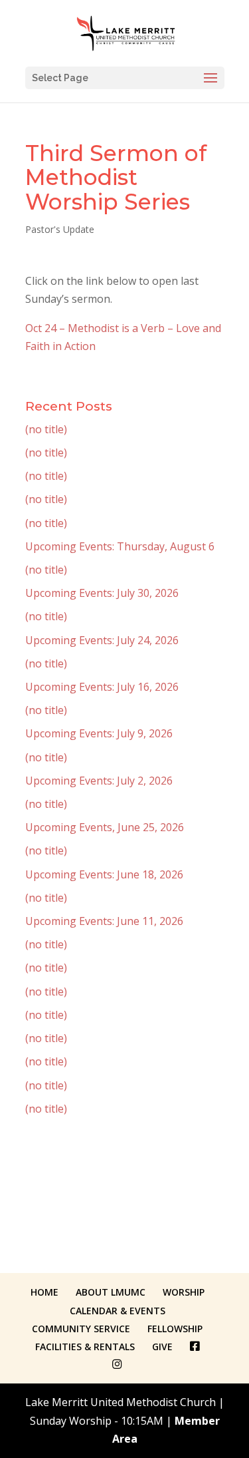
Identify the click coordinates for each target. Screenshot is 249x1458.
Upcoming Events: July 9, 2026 (99, 733)
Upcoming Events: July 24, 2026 (102, 640)
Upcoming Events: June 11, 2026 (104, 921)
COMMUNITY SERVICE (81, 1328)
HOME (44, 1292)
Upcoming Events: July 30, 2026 (102, 593)
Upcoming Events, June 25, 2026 (104, 827)
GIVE (162, 1346)
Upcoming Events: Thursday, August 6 (119, 546)
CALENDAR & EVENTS (117, 1310)
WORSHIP (184, 1292)
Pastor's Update (59, 229)
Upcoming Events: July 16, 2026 (102, 686)
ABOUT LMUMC (110, 1292)
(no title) (46, 429)
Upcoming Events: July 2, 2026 (99, 780)
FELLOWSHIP (175, 1328)
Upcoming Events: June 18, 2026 (104, 874)
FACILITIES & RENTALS (85, 1346)
